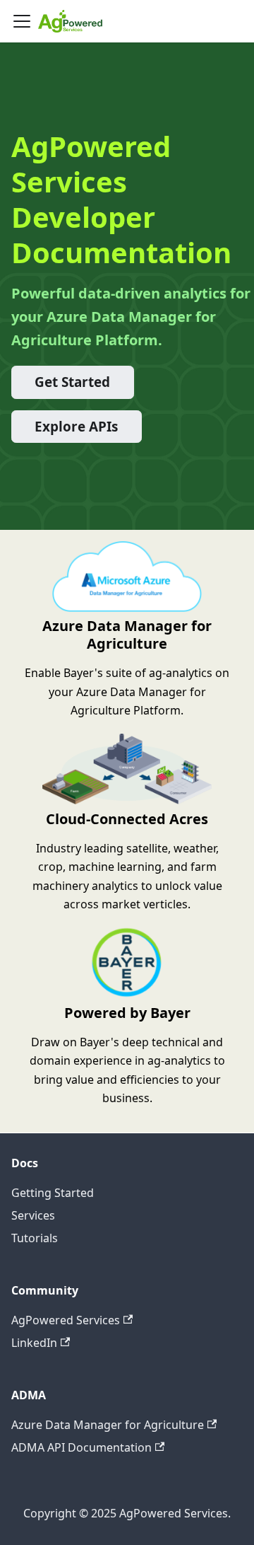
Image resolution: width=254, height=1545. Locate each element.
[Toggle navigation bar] (21, 21)
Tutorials (34, 1238)
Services (33, 1215)
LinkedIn (34, 1342)
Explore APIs (76, 426)
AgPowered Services (65, 1320)
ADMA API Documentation (81, 1447)
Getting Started (52, 1192)
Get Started (72, 382)
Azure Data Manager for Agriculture (107, 1425)
